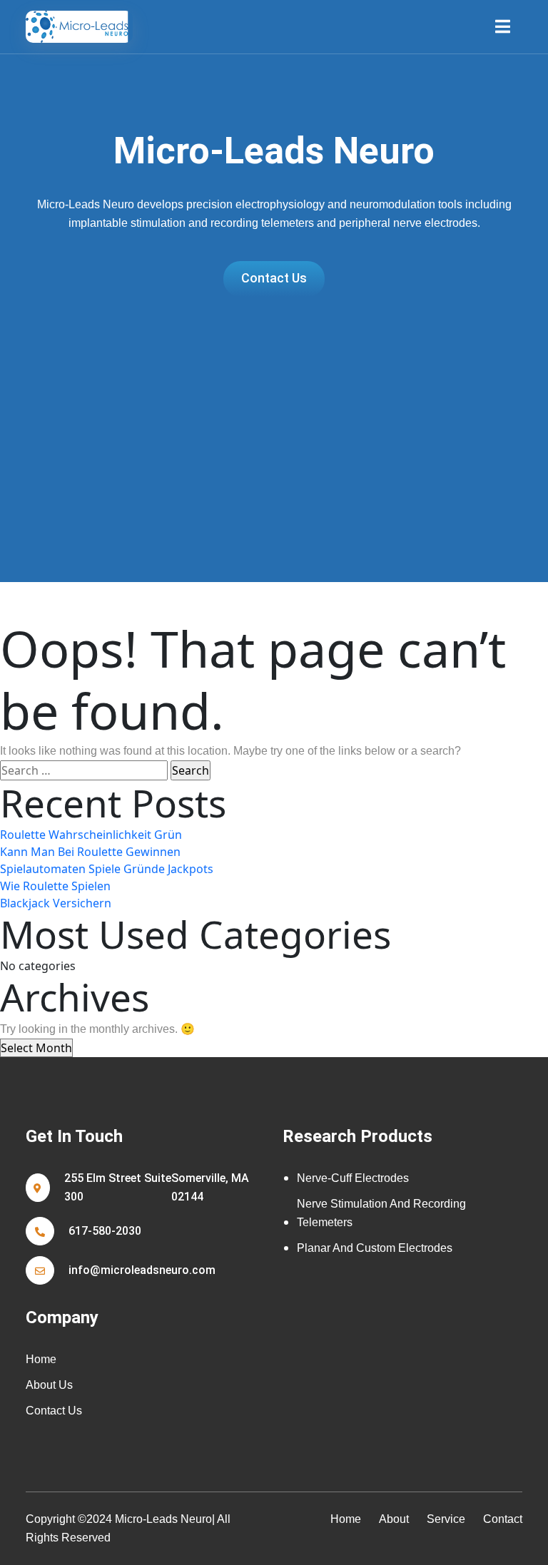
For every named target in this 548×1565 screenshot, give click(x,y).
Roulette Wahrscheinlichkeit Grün (91, 834)
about (394, 1519)
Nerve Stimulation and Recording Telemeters (381, 1213)
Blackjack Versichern (55, 903)
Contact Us (54, 1411)
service (446, 1519)
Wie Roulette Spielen (55, 886)
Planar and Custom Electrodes (374, 1248)
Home (41, 1359)
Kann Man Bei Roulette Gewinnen (90, 852)
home (345, 1519)
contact (502, 1519)
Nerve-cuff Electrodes (353, 1178)
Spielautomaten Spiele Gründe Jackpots (106, 869)
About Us (49, 1385)
